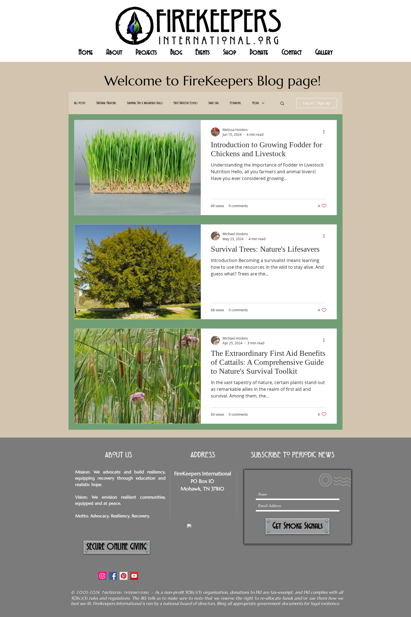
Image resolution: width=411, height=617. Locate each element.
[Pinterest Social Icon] (123, 576)
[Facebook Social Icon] (113, 576)
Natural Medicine (106, 103)
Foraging (235, 103)
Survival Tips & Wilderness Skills (144, 103)
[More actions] (325, 131)
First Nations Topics (185, 103)
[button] (282, 104)
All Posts (79, 103)
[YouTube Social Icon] (134, 576)
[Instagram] (102, 576)
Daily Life (214, 103)
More (255, 103)
